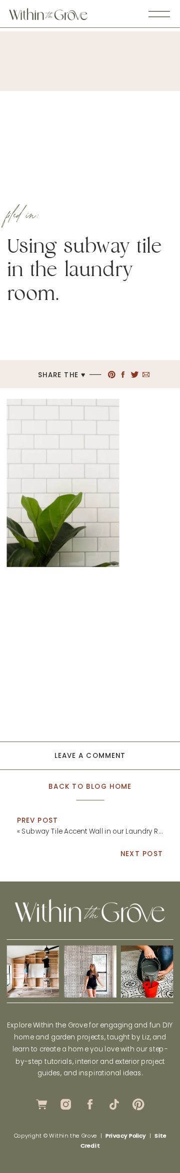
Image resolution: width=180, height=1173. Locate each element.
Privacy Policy (126, 1136)
